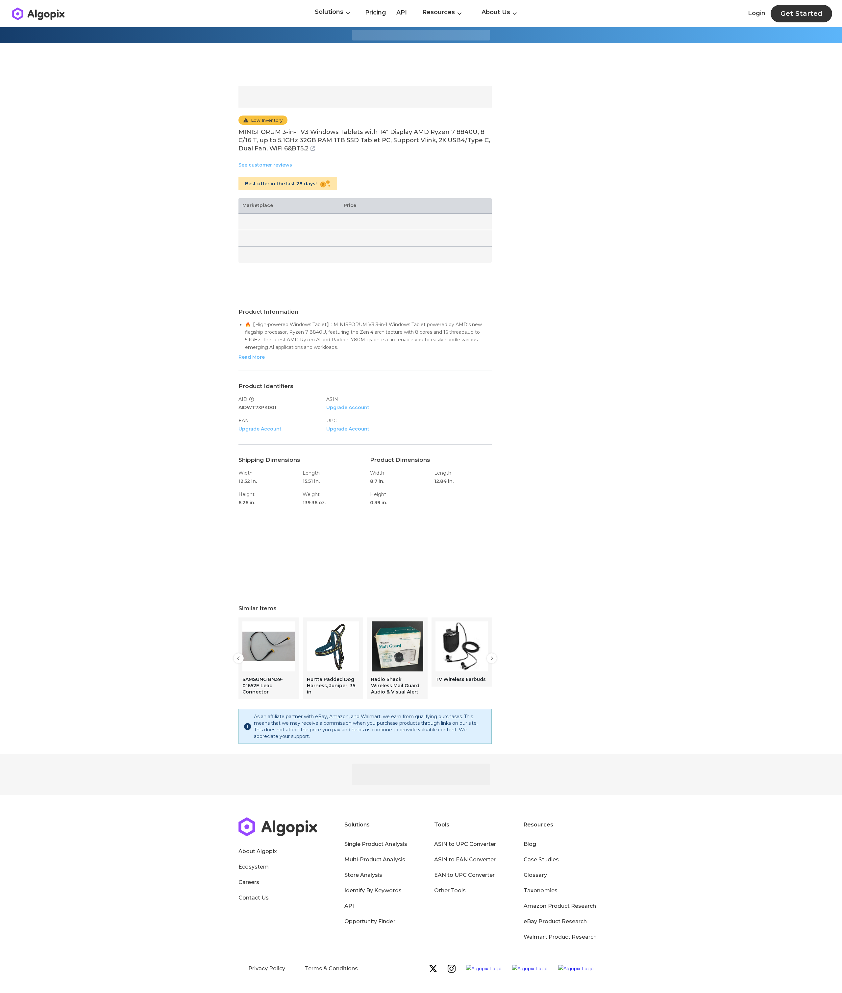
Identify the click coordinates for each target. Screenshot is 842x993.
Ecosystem (253, 867)
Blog (530, 844)
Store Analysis (363, 875)
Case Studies (541, 859)
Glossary (535, 875)
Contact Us (253, 898)
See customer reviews (265, 165)
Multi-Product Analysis (374, 859)
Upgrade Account (347, 407)
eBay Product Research (555, 921)
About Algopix (257, 851)
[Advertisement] (421, 64)
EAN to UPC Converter (464, 875)
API (401, 12)
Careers (248, 882)
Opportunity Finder (369, 921)
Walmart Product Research (560, 937)
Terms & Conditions (331, 968)
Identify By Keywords (373, 890)
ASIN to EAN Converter (465, 859)
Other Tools (450, 890)
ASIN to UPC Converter (465, 844)
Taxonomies (540, 890)
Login (756, 13)
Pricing (375, 12)
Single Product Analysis (375, 844)
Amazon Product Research (560, 906)
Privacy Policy (266, 968)
